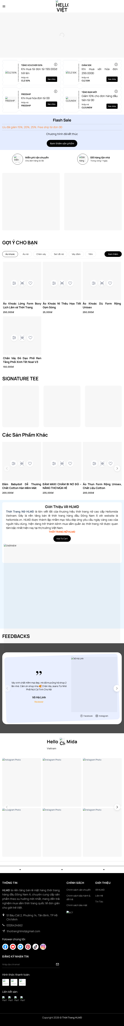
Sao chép (51, 79)
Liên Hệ (99, 895)
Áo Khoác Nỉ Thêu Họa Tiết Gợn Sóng (62, 305)
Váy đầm (76, 254)
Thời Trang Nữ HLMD (20, 511)
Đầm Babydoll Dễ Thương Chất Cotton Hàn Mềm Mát (21, 486)
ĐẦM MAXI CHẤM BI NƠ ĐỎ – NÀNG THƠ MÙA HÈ (62, 486)
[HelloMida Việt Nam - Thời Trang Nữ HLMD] (62, 6)
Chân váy (41, 254)
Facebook (88, 716)
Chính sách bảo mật (77, 905)
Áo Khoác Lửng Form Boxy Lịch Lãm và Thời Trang (22, 305)
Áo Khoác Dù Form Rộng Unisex (102, 305)
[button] (3, 6)
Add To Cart (62, 538)
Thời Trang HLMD (72, 1017)
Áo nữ (26, 254)
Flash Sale (62, 120)
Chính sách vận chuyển (79, 889)
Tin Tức (99, 901)
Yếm (90, 254)
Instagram (103, 716)
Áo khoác (10, 254)
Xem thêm (113, 254)
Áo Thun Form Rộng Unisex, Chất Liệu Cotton (102, 486)
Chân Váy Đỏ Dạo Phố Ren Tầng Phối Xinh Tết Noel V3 (22, 360)
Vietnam (51, 748)
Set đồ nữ (59, 254)
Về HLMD (99, 889)
